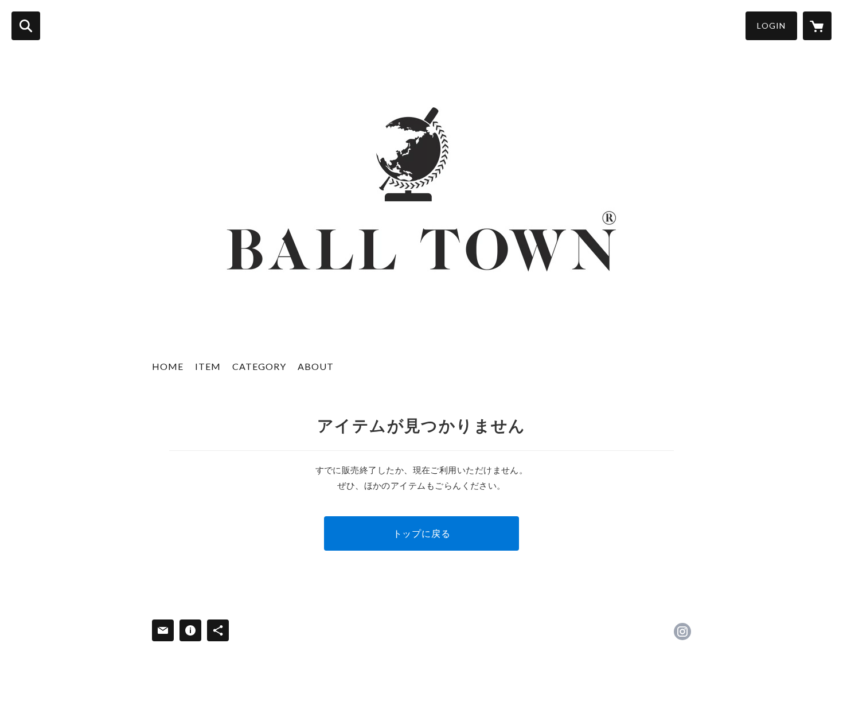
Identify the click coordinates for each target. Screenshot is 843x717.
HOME (168, 366)
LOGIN (771, 25)
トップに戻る (422, 533)
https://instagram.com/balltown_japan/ (682, 631)
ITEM (208, 366)
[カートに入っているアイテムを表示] (817, 25)
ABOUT (316, 366)
